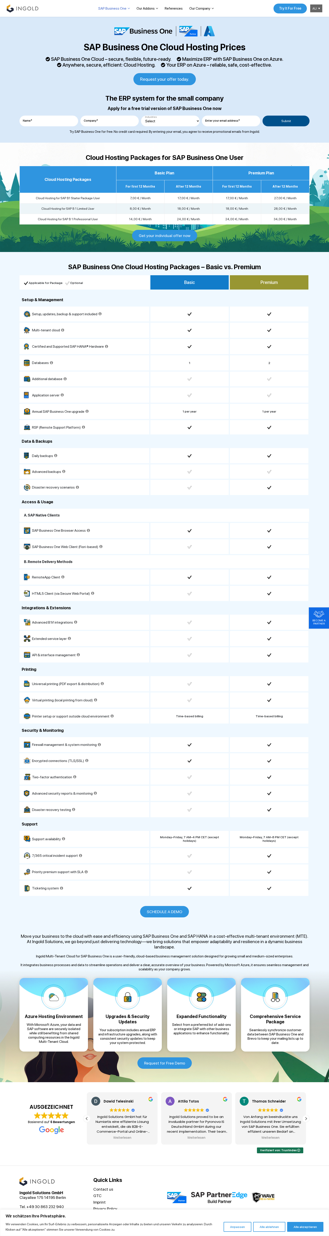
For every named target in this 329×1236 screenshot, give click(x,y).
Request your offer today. (164, 79)
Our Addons (146, 8)
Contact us (103, 1189)
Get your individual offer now (164, 235)
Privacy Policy (105, 1208)
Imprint (99, 1202)
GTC (97, 1195)
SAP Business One (112, 8)
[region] (164, 1222)
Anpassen (237, 1227)
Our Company (199, 8)
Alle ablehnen (269, 1227)
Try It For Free (290, 8)
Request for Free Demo (164, 1063)
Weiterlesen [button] (122, 1138)
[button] (306, 1118)
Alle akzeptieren (305, 1227)
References (174, 8)
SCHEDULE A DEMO (164, 911)
